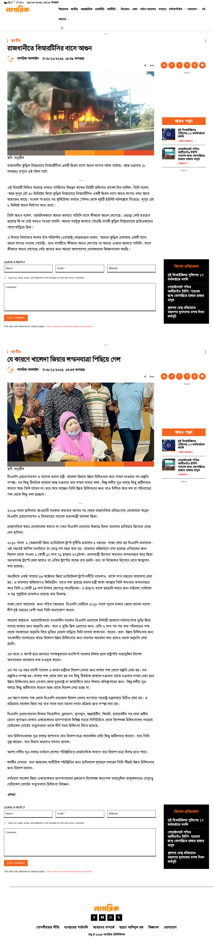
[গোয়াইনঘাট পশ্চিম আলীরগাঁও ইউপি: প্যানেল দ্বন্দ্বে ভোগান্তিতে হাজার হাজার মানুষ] (168, 153)
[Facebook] (179, 65)
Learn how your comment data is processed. (69, 326)
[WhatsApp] (194, 65)
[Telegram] (202, 65)
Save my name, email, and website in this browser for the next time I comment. (46, 277)
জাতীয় (16, 41)
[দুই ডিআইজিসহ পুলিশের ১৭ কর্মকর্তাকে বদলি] (168, 134)
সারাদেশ (182, 163)
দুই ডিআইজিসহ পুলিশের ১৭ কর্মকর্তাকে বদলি (191, 133)
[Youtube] (102, 917)
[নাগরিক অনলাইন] (11, 58)
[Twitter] (119, 917)
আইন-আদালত (185, 141)
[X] (187, 65)
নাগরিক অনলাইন (28, 59)
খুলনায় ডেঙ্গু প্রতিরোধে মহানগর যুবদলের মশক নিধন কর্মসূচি (186, 312)
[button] (62, 28)
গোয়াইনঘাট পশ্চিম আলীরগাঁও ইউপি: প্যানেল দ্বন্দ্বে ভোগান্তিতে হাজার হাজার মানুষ (191, 154)
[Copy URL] (171, 65)
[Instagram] (110, 917)
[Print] (164, 65)
